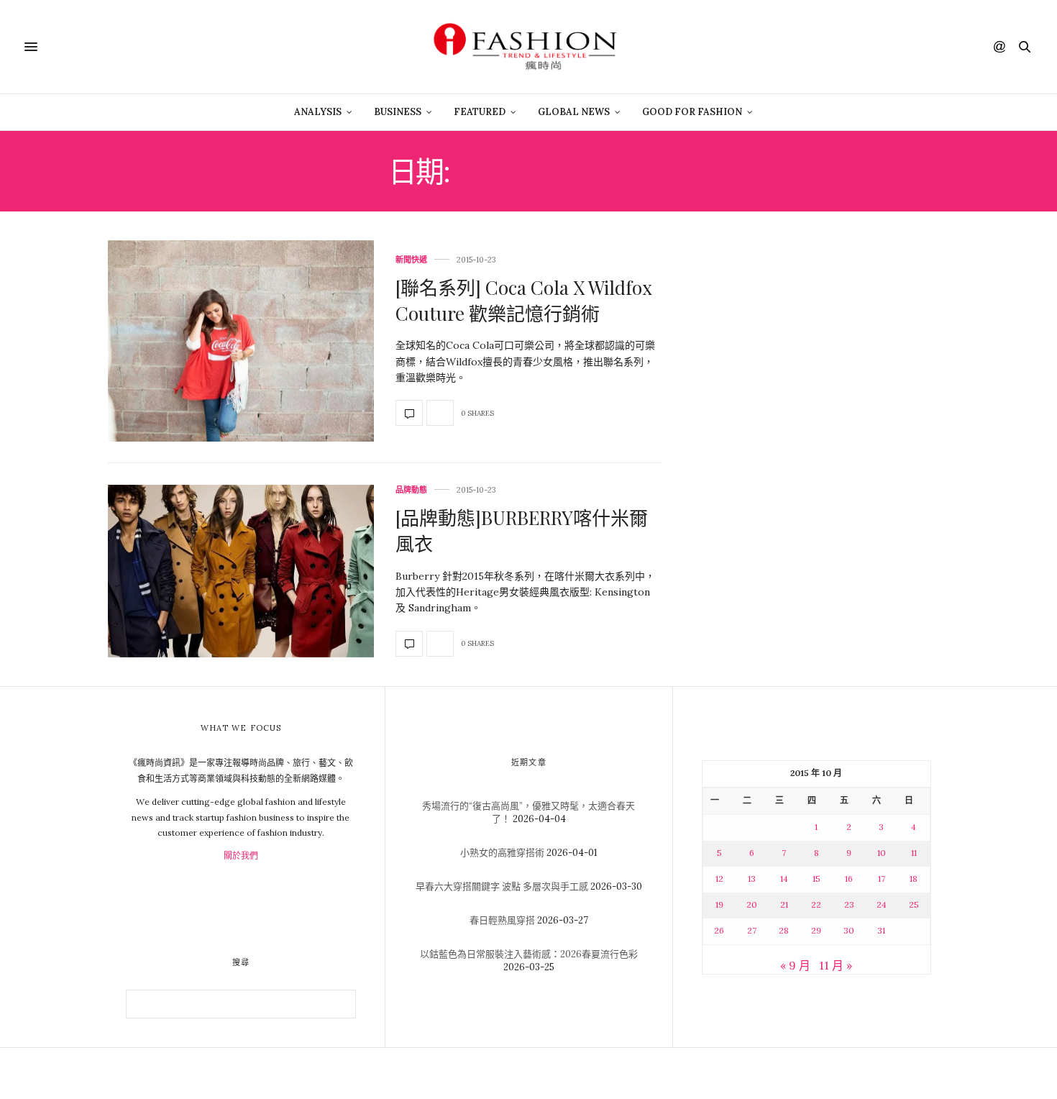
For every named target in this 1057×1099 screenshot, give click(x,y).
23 (849, 904)
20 (751, 904)
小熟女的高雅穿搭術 (502, 853)
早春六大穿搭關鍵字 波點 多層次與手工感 (502, 886)
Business (397, 112)
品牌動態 (411, 490)
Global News (574, 112)
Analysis (318, 112)
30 (848, 930)
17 (881, 878)
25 (914, 904)
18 (914, 878)
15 (816, 878)
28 (784, 930)
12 (719, 878)
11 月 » (835, 965)
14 (784, 878)
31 (881, 930)
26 (719, 930)
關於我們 (241, 855)
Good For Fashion (692, 112)
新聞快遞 (411, 260)
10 (881, 852)
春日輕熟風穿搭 (502, 920)
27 (751, 930)
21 (784, 904)
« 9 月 (795, 965)
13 (752, 878)
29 (816, 930)
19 (719, 904)
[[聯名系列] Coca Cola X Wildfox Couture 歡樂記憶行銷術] (241, 341)
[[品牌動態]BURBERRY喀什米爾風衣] (241, 571)
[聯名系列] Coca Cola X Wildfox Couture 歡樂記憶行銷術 (523, 300)
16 (849, 878)
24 (882, 904)
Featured (479, 112)
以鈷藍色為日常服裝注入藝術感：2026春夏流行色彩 (529, 954)
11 (914, 852)
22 (816, 904)
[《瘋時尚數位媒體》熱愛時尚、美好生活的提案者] (528, 47)
